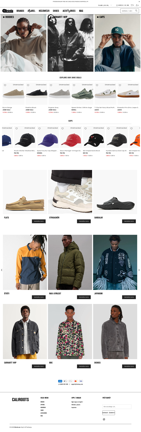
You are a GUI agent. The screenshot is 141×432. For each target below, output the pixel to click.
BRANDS (42, 402)
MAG (42, 416)
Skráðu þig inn (123, 5)
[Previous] (5, 141)
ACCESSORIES (44, 413)
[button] (20, 10)
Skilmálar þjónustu (76, 404)
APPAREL (43, 404)
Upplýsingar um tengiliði (77, 402)
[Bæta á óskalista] (5, 85)
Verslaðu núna (39, 221)
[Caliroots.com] (7, 10)
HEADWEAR (43, 407)
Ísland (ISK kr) (103, 5)
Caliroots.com (17, 427)
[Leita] (136, 11)
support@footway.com (77, 384)
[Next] (136, 141)
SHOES (42, 410)
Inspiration (74, 407)
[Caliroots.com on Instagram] (104, 419)
